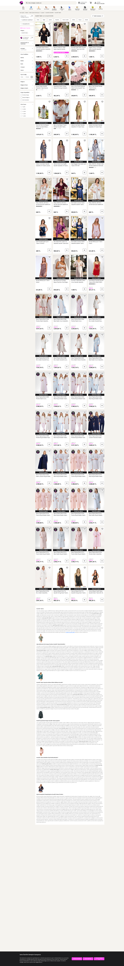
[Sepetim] (90, 3)
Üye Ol (98, 3)
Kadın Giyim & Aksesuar (34, 12)
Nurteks (57, 19)
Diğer (44, 19)
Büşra (80, 19)
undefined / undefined (27, 19)
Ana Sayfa (22, 12)
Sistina (73, 19)
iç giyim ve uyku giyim (70, 632)
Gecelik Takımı (58, 12)
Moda (26, 12)
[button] (43, 43)
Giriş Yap (102, 3)
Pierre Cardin (65, 19)
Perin (38, 19)
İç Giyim (42, 12)
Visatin (86, 19)
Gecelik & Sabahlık (49, 12)
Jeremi (50, 19)
